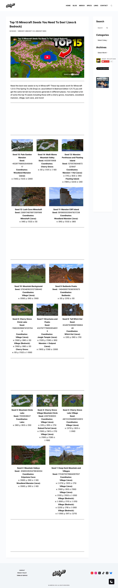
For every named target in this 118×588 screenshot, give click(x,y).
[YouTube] (92, 573)
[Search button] (107, 28)
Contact (104, 5)
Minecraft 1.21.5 (30, 31)
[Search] (111, 5)
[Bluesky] (111, 573)
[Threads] (107, 573)
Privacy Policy (22, 573)
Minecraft (21, 31)
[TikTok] (103, 573)
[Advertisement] (47, 119)
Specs (89, 5)
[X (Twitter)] (99, 573)
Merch (82, 5)
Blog (75, 5)
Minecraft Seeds (41, 31)
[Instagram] (96, 573)
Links (96, 5)
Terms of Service (22, 575)
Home (68, 5)
